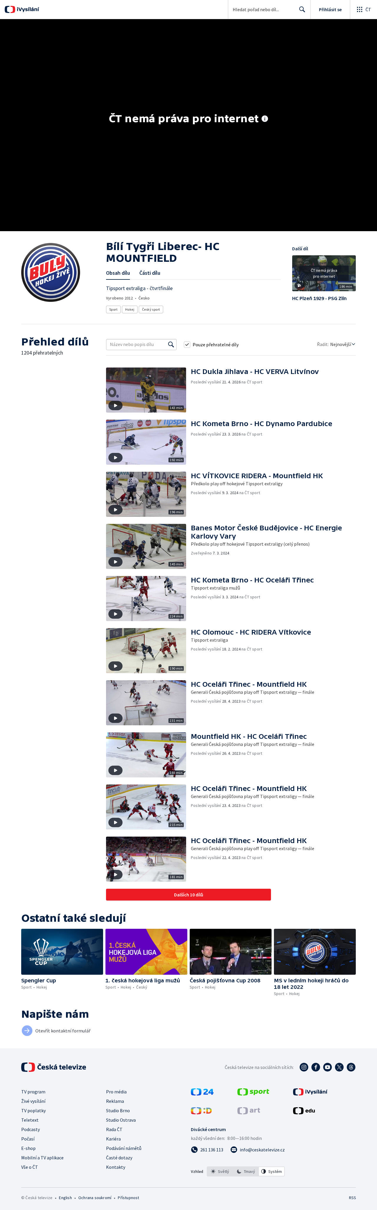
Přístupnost (128, 1197)
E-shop (28, 1148)
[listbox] (246, 1171)
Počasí (27, 1139)
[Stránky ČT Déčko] (201, 1112)
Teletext (30, 1120)
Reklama (115, 1101)
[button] (324, 275)
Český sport (151, 309)
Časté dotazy (119, 1158)
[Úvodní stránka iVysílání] (27, 9)
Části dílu (149, 272)
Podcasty (30, 1129)
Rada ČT (114, 1129)
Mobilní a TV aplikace (42, 1158)
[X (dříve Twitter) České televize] (339, 1067)
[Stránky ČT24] (202, 1094)
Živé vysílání (33, 1101)
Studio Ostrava (121, 1120)
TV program (33, 1092)
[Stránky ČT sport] (253, 1094)
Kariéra (113, 1139)
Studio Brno (118, 1110)
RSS (352, 1197)
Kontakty (115, 1167)
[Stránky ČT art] (248, 1112)
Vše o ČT (29, 1167)
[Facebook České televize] (315, 1067)
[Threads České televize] (351, 1067)
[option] (220, 1171)
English (65, 1197)
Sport (113, 309)
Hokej (129, 309)
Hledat (302, 9)
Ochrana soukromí (94, 1197)
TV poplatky (33, 1110)
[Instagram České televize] (304, 1067)
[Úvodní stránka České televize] (54, 1067)
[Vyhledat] (171, 344)
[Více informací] (264, 119)
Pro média (116, 1092)
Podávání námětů (123, 1148)
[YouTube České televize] (327, 1067)
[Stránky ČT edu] (304, 1112)
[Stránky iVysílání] (310, 1094)
